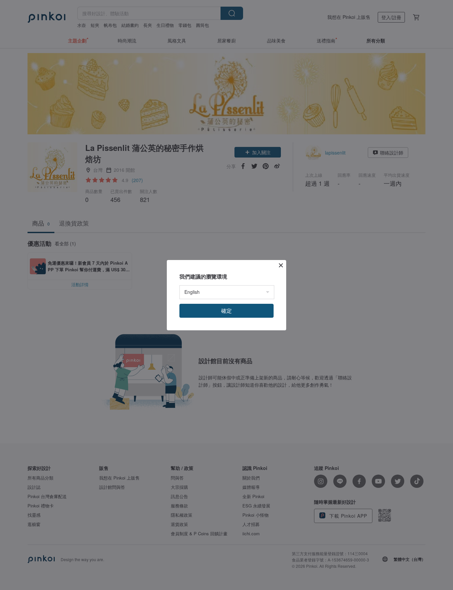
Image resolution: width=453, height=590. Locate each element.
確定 (226, 310)
